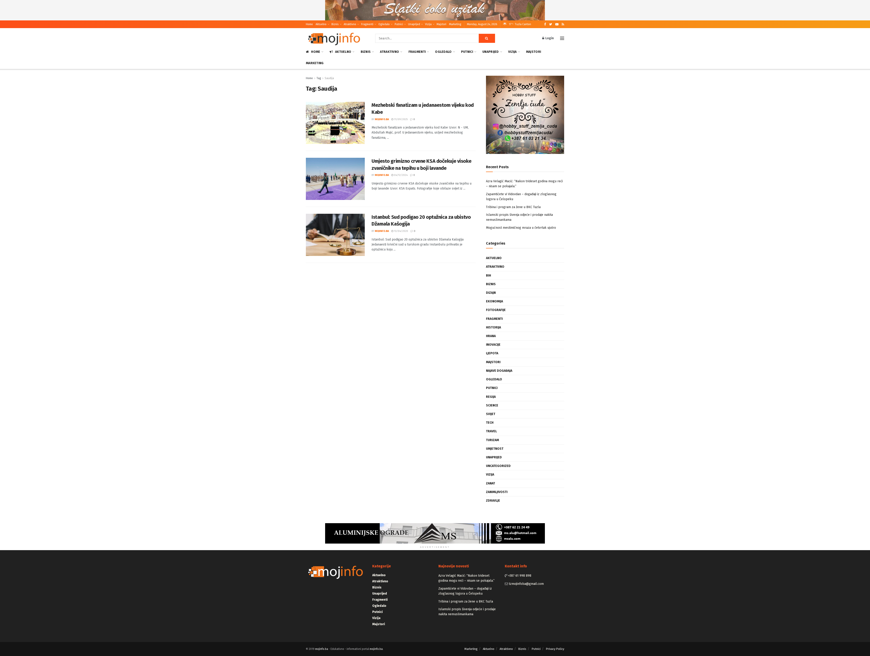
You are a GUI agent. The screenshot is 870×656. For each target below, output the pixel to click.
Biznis (335, 24)
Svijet (490, 414)
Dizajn (491, 293)
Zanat (490, 483)
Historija (493, 327)
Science (492, 405)
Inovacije (493, 345)
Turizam (492, 440)
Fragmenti (367, 24)
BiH (488, 275)
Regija (491, 397)
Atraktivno (350, 24)
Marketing (455, 24)
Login (549, 38)
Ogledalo (384, 24)
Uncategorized (498, 466)
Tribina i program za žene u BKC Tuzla (513, 207)
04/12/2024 (400, 175)
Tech (489, 423)
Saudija (329, 78)
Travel (491, 431)
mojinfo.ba (382, 119)
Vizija (428, 24)
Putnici (399, 24)
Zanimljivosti (497, 492)
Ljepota (492, 353)
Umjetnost (494, 449)
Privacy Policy (555, 649)
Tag (319, 78)
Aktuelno (321, 24)
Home (309, 24)
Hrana (491, 336)
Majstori (441, 24)
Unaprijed (414, 24)
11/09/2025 (400, 119)
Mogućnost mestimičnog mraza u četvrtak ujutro (521, 228)
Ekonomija (494, 301)
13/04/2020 (400, 231)
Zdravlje (493, 501)
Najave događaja (499, 371)
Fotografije (496, 310)
